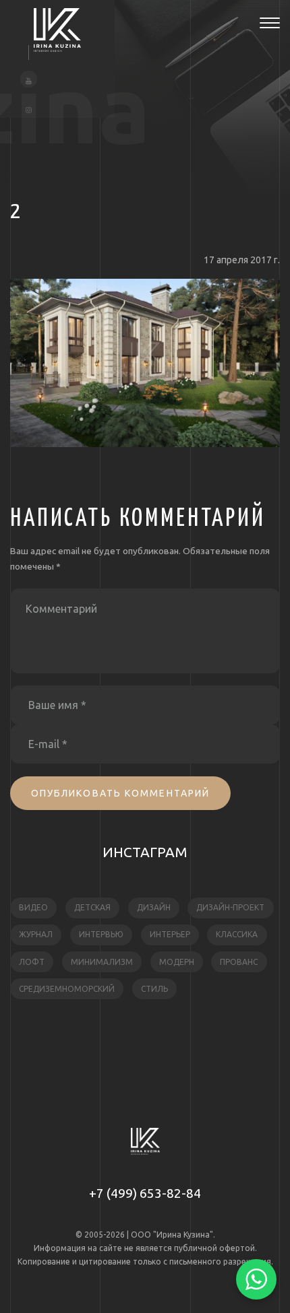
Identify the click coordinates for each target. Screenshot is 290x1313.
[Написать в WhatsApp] (256, 1279)
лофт (32, 961)
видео (33, 907)
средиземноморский (67, 988)
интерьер (170, 934)
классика (237, 934)
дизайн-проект (230, 907)
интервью (101, 934)
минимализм (102, 961)
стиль (154, 988)
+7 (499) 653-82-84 (145, 1193)
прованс (239, 961)
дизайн (154, 907)
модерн (176, 961)
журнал (36, 934)
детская (92, 907)
